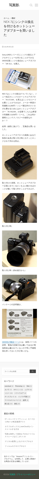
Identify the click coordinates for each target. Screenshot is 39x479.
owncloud (9, 386)
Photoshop (20, 386)
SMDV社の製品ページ (11, 342)
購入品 (8, 404)
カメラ (8, 390)
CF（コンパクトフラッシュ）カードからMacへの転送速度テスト (20, 420)
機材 (13, 18)
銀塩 (17, 404)
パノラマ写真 (24, 397)
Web (29, 386)
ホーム (6, 18)
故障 (25, 400)
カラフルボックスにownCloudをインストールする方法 (19, 427)
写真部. (12, 474)
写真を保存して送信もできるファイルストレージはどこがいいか (20, 435)
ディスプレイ (10, 397)
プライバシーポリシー (26, 474)
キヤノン (18, 390)
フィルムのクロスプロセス (15, 446)
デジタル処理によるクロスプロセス (19, 441)
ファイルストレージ (13, 400)
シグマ (28, 390)
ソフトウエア (20, 393)
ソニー (8, 393)
